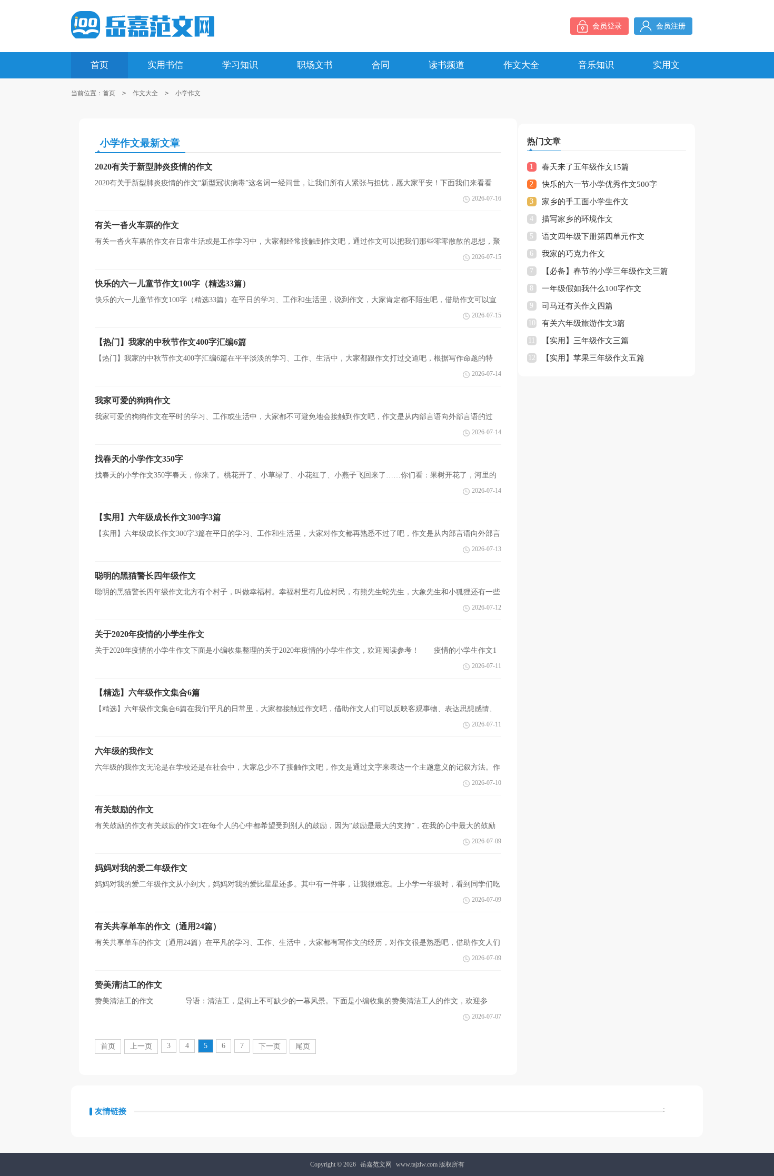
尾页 (302, 1046)
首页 (109, 93)
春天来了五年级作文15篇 (585, 167)
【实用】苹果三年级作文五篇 (593, 358)
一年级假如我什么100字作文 (591, 288)
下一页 (270, 1046)
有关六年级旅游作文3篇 (583, 323)
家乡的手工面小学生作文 (585, 201)
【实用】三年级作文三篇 (585, 340)
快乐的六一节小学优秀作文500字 (599, 184)
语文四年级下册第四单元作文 (593, 236)
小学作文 (188, 93)
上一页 (141, 1046)
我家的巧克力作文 (573, 254)
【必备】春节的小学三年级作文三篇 (605, 271)
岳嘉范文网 (376, 1164)
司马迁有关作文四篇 (577, 306)
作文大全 (145, 93)
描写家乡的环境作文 (577, 219)
